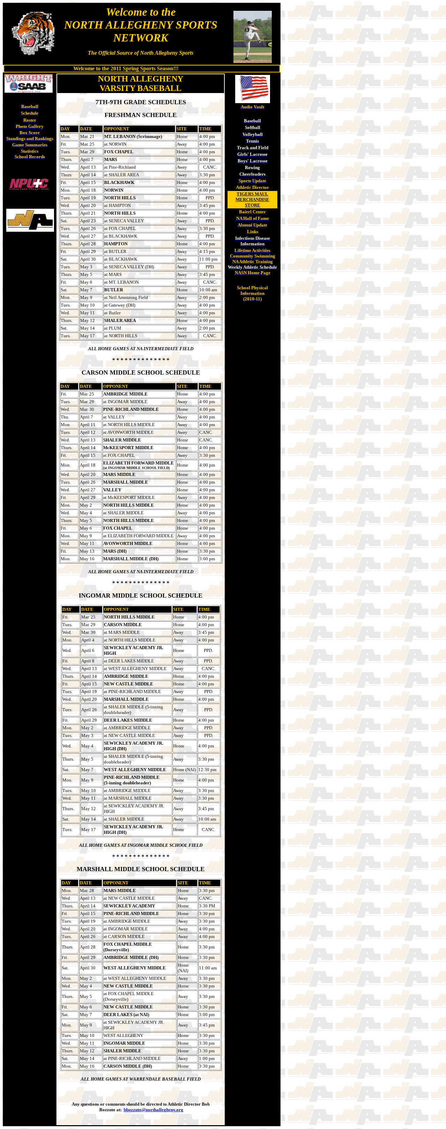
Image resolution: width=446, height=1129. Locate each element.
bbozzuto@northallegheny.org (153, 1109)
